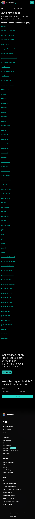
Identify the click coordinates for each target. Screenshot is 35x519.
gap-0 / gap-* (5, 44)
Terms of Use (7, 429)
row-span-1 (4, 334)
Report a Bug (7, 470)
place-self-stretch (6, 325)
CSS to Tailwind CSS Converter (12, 489)
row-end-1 (4, 130)
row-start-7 (4, 121)
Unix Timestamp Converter (11, 501)
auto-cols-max (5, 171)
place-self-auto (5, 311)
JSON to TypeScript (8, 498)
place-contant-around (8, 257)
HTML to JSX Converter (9, 484)
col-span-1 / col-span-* (8, 31)
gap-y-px (4, 252)
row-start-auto (5, 89)
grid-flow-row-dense (7, 71)
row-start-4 (4, 107)
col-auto (3, 26)
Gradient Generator (9, 495)
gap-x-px (4, 243)
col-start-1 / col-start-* (8, 35)
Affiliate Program (8, 472)
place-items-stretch (7, 307)
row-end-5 (4, 148)
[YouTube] (6, 422)
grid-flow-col (5, 76)
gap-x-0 (3, 239)
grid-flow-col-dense (7, 80)
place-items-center (7, 293)
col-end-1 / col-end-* (7, 40)
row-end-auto (5, 126)
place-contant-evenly (7, 275)
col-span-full (5, 216)
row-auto (4, 329)
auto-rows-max (6, 189)
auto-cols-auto (5, 162)
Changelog (6, 448)
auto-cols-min (5, 175)
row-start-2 (4, 98)
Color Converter (7, 492)
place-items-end (6, 297)
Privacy (5, 432)
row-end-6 (4, 153)
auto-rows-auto (18, 8)
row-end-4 (4, 144)
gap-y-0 (3, 248)
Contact (5, 467)
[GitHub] (4, 422)
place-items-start (6, 302)
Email (19, 388)
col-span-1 (4, 212)
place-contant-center (7, 266)
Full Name (4, 388)
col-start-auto (5, 225)
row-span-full (5, 338)
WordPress (6, 453)
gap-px (3, 234)
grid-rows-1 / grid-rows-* (9, 58)
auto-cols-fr (4, 166)
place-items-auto (6, 288)
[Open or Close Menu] (32, 2)
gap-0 (3, 230)
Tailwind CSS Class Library (10, 451)
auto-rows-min (5, 193)
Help (4, 465)
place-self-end (5, 316)
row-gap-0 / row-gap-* (8, 49)
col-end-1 (4, 202)
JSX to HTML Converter (9, 486)
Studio (5, 481)
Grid (8, 8)
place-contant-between (8, 261)
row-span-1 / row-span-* (8, 85)
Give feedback (7, 372)
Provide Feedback (8, 462)
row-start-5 (4, 112)
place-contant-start (7, 279)
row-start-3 (4, 103)
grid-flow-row (5, 67)
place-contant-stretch (8, 284)
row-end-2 (4, 135)
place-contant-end (7, 270)
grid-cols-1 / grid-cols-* (8, 62)
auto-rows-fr (5, 184)
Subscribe (17, 396)
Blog (4, 443)
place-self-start (5, 320)
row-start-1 (4, 94)
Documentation (7, 440)
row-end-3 (4, 139)
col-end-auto (5, 207)
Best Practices (7, 445)
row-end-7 (4, 157)
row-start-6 (4, 117)
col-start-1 (4, 221)
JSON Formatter (7, 504)
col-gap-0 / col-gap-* (7, 53)
